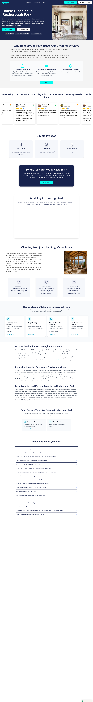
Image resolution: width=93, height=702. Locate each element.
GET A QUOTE (70, 2)
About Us (45, 2)
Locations (36, 2)
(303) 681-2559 (86, 2)
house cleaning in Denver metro (59, 360)
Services (28, 2)
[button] (91, 114)
